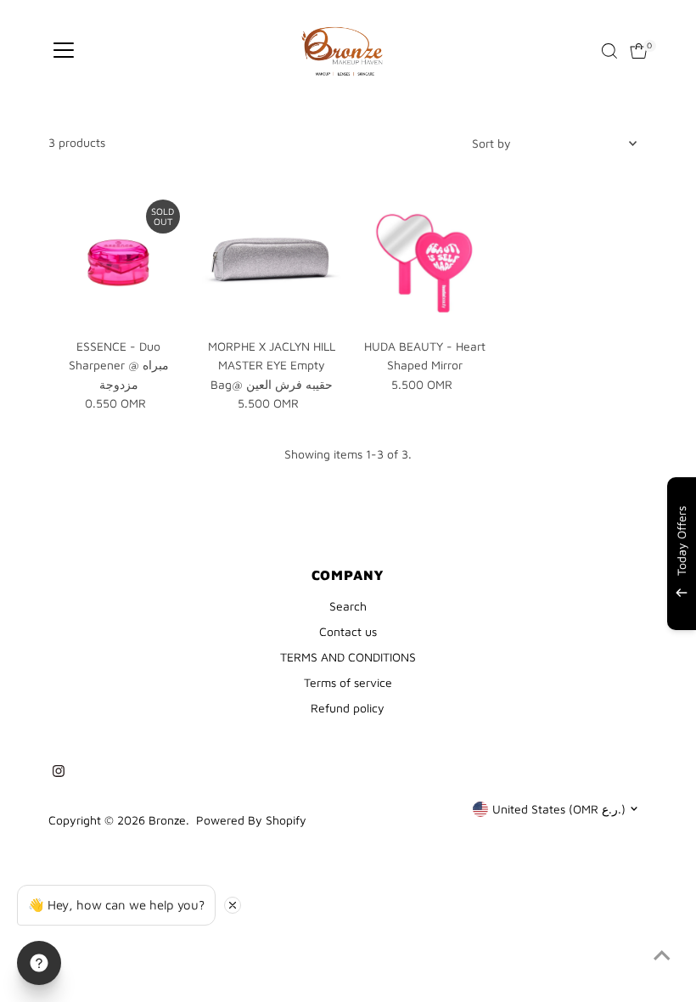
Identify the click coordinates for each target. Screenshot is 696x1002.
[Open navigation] (63, 51)
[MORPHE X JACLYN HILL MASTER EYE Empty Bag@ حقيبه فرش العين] (271, 260)
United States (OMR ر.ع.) (559, 809)
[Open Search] (609, 51)
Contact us (348, 631)
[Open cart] (639, 51)
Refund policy (347, 708)
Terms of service (348, 682)
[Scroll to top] (662, 955)
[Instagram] (58, 772)
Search (348, 606)
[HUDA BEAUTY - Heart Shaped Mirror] (424, 260)
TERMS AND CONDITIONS (348, 657)
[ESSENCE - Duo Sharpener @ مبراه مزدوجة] (118, 260)
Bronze (167, 820)
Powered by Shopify (251, 820)
